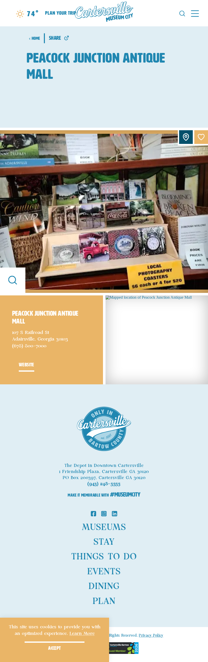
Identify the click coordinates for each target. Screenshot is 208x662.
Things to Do (103, 557)
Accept (54, 648)
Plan (104, 601)
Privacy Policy (151, 635)
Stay (104, 542)
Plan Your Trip (60, 13)
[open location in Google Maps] (157, 339)
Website (26, 364)
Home (36, 38)
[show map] (186, 137)
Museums (104, 527)
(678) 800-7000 (29, 346)
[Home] (104, 13)
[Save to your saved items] (201, 137)
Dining (104, 586)
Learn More (82, 633)
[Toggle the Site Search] (182, 13)
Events (103, 572)
